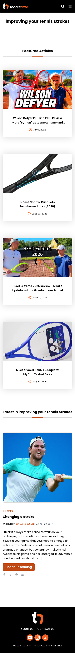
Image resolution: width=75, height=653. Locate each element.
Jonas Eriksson (25, 523)
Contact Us (45, 629)
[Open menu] (70, 6)
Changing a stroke (18, 516)
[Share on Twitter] (12, 576)
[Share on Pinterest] (18, 576)
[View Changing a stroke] (37, 467)
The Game (8, 510)
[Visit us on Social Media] (30, 637)
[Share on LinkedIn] (24, 576)
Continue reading (18, 567)
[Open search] (63, 6)
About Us (27, 629)
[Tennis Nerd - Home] (24, 6)
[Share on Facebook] (6, 576)
